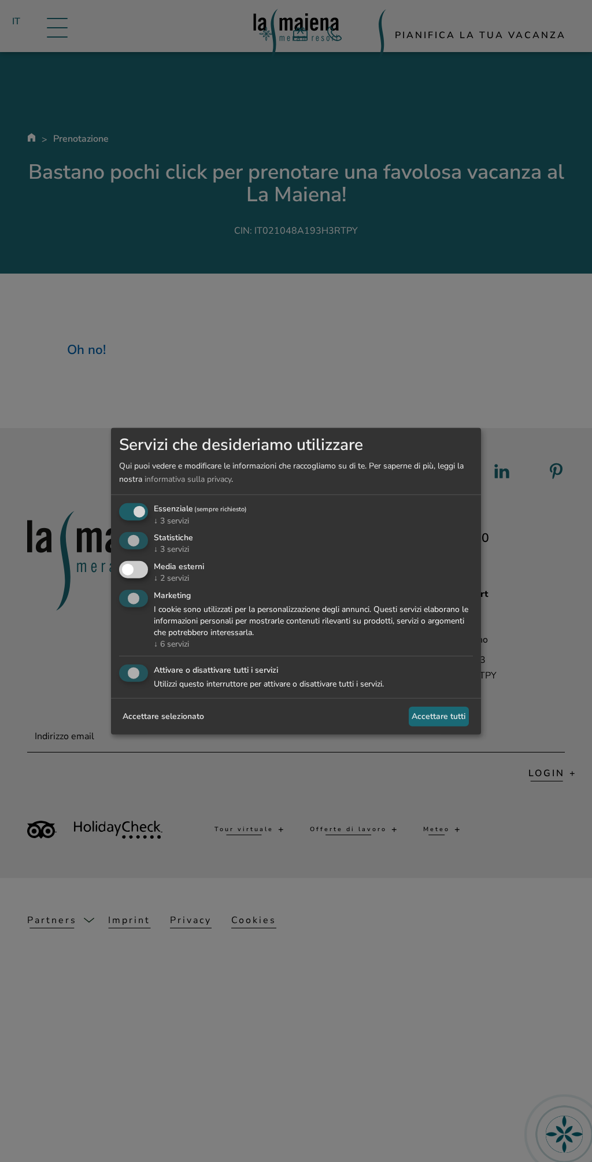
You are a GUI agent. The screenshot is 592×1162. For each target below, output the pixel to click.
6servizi (171, 644)
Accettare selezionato (163, 716)
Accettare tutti (438, 716)
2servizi (171, 578)
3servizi (171, 520)
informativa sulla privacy (188, 479)
